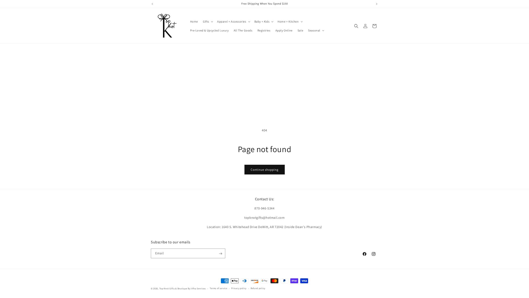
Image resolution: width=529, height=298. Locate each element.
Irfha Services (198, 288)
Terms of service (218, 288)
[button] (207, 21)
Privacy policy (239, 288)
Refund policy (258, 288)
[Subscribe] (220, 253)
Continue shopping (265, 170)
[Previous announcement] (152, 4)
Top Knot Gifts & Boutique (173, 288)
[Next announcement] (376, 4)
